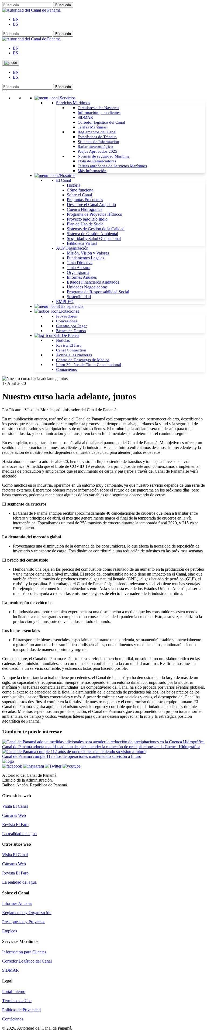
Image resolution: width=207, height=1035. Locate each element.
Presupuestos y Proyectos (23, 921)
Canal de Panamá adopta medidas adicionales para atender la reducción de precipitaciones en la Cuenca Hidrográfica (101, 746)
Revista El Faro (15, 824)
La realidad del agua (19, 833)
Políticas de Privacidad (21, 1010)
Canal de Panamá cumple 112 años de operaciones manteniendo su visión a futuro (71, 756)
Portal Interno (13, 991)
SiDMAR (10, 970)
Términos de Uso (17, 1000)
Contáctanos (12, 1019)
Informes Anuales (17, 903)
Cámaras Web (14, 815)
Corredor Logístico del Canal (27, 961)
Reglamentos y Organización (26, 912)
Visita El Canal (15, 806)
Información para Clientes (24, 952)
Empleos (9, 931)
